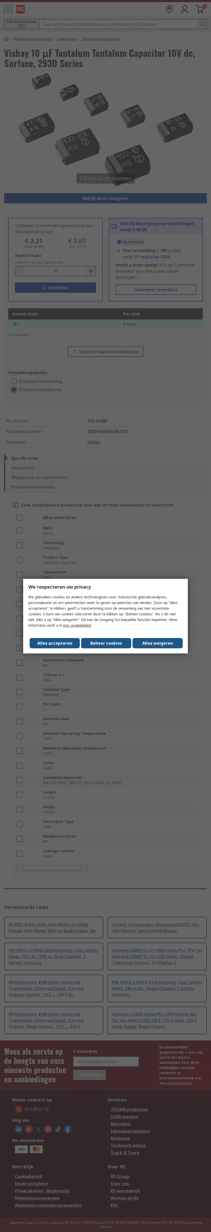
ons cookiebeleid (77, 625)
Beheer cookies (106, 643)
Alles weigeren (157, 643)
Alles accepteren (54, 643)
